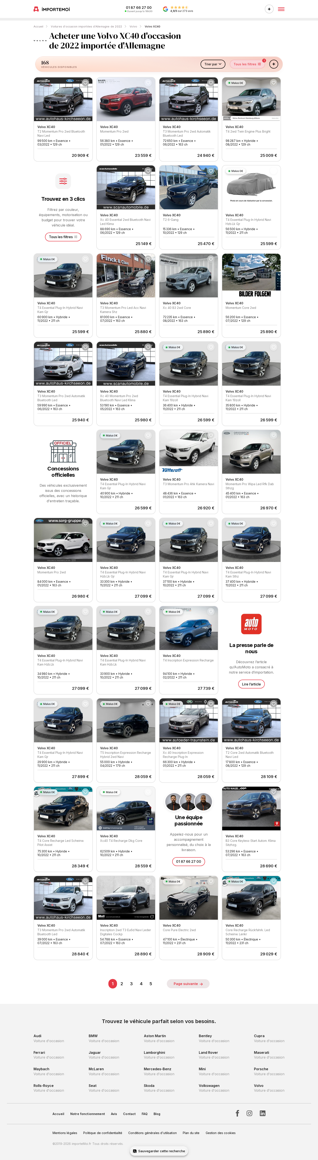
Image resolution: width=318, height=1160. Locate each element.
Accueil (38, 26)
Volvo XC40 (152, 26)
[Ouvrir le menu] (281, 9)
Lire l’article (251, 684)
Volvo (133, 26)
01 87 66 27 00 (188, 861)
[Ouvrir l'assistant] (269, 9)
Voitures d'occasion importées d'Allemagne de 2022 (86, 26)
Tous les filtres (61, 237)
